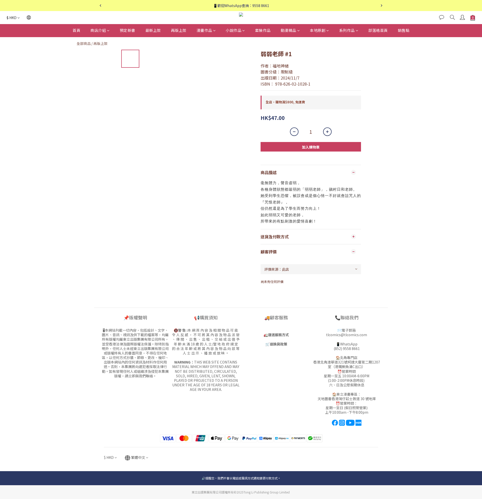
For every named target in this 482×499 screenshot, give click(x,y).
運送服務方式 (278, 334)
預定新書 (127, 30)
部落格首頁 (378, 30)
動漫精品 (288, 30)
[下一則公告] (381, 5)
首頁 (76, 30)
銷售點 (404, 30)
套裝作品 (263, 30)
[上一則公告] (100, 5)
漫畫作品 (204, 30)
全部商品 (84, 43)
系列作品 (347, 30)
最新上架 (153, 30)
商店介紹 (98, 30)
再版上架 (179, 30)
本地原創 (317, 30)
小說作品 (233, 30)
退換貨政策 (278, 343)
